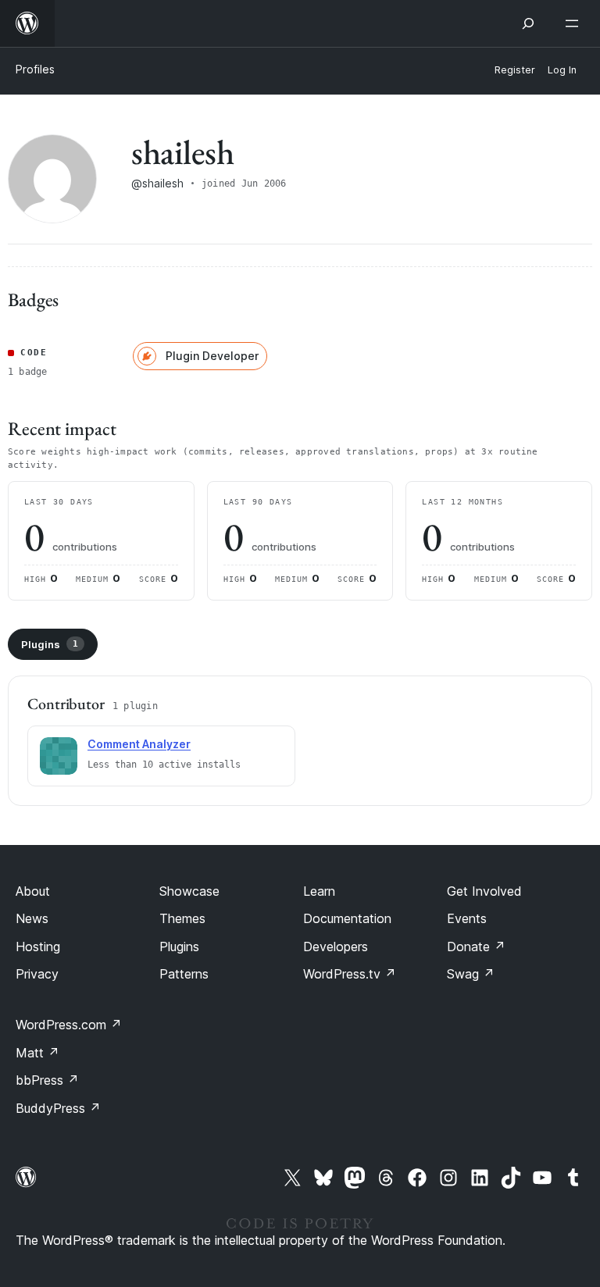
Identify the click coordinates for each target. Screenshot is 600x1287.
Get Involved (484, 891)
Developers (335, 946)
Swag (471, 974)
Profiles (35, 69)
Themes (182, 918)
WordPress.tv (349, 974)
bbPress (47, 1080)
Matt (37, 1053)
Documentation (347, 918)
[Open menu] (575, 23)
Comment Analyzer (139, 743)
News (32, 918)
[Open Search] (528, 23)
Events (467, 918)
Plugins (49, 644)
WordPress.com (69, 1024)
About (33, 891)
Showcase (189, 891)
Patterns (184, 974)
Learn (319, 891)
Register (515, 70)
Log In (562, 70)
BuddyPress (58, 1108)
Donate (476, 946)
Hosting (38, 946)
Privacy (37, 974)
